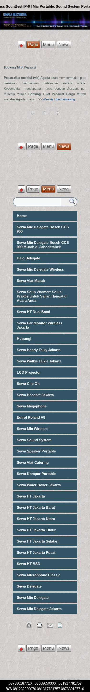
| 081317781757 (69, 683)
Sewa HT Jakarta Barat (36, 507)
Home (22, 216)
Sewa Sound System (34, 440)
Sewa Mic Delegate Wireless (40, 269)
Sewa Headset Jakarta (35, 395)
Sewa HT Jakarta (31, 496)
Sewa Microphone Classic (38, 575)
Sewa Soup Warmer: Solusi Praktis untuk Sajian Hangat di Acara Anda (42, 296)
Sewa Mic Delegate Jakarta (39, 609)
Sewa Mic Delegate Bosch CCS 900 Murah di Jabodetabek (43, 244)
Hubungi (24, 339)
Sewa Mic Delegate (32, 597)
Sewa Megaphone (32, 406)
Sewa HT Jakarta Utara (36, 519)
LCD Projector (29, 372)
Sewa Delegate (29, 586)
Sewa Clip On (28, 384)
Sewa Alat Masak (31, 281)
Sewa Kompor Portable (36, 474)
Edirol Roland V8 (31, 417)
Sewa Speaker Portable (36, 451)
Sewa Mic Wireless (32, 429)
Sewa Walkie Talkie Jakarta (39, 361)
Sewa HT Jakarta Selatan (37, 541)
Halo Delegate (28, 258)
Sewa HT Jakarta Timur (36, 530)
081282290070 (21, 689)
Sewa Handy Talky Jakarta (38, 350)
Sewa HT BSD (28, 564)
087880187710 (20, 683)
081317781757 (48, 689)
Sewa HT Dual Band (33, 312)
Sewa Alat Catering (33, 462)
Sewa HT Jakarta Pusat (36, 552)
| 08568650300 (44, 683)
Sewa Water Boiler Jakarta (39, 485)
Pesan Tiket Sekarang (59, 99)
